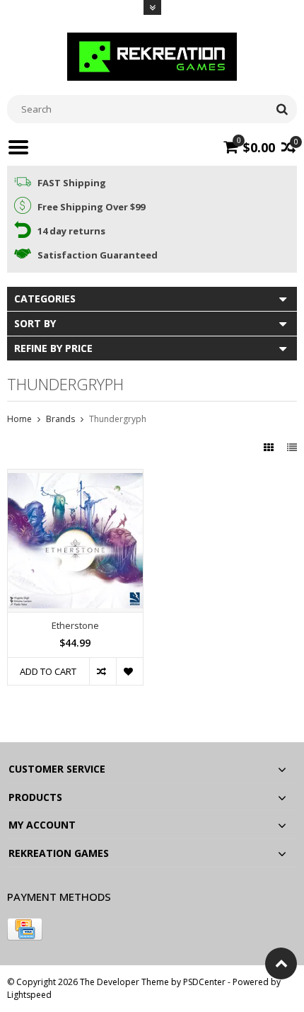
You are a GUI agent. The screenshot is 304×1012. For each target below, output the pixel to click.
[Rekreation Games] (152, 55)
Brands (60, 419)
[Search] (282, 109)
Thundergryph (117, 419)
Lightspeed (29, 995)
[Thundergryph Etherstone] (75, 477)
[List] (292, 447)
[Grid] (270, 447)
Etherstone (75, 626)
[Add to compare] (102, 671)
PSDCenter (204, 982)
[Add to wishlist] (129, 671)
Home (19, 419)
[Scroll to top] (281, 963)
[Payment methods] (24, 929)
